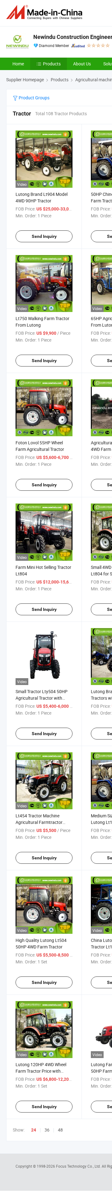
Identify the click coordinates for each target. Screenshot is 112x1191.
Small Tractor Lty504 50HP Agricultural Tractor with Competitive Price (42, 697)
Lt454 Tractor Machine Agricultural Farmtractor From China (39, 822)
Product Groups (33, 98)
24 (33, 1129)
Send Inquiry (44, 236)
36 (46, 1130)
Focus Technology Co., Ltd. (79, 1166)
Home (18, 64)
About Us (82, 64)
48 (60, 1130)
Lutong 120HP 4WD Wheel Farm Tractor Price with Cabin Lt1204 (41, 1070)
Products (52, 64)
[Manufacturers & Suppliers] (45, 12)
